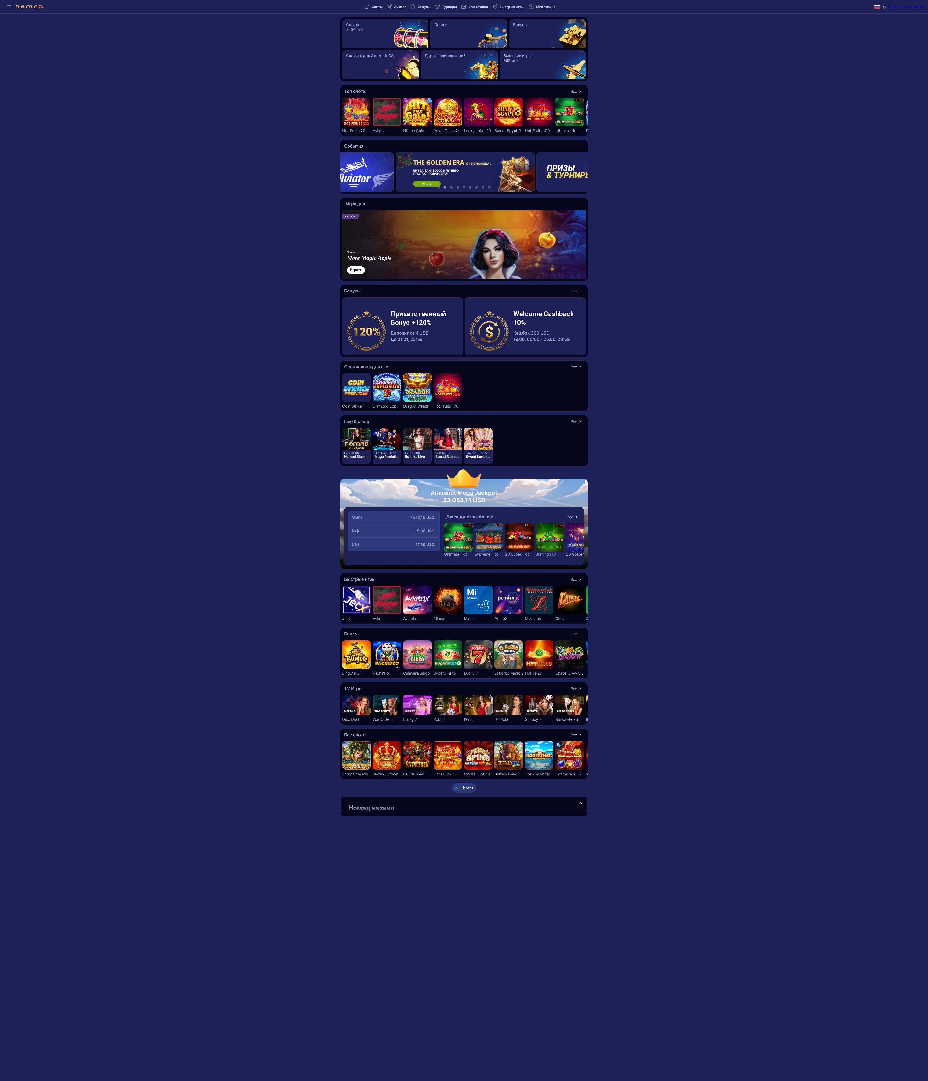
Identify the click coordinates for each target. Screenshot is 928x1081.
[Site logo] (29, 7)
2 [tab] (445, 187)
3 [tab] (451, 187)
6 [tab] (470, 187)
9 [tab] (489, 187)
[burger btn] (9, 7)
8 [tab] (483, 187)
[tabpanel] (464, 172)
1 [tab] (439, 187)
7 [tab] (476, 187)
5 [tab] (464, 187)
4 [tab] (458, 187)
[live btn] (356, 438)
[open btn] (580, 803)
